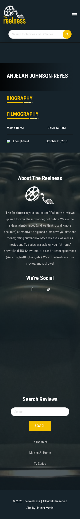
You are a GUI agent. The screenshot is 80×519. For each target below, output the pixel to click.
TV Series (40, 464)
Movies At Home (40, 453)
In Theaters (40, 442)
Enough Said (21, 141)
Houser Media (45, 508)
